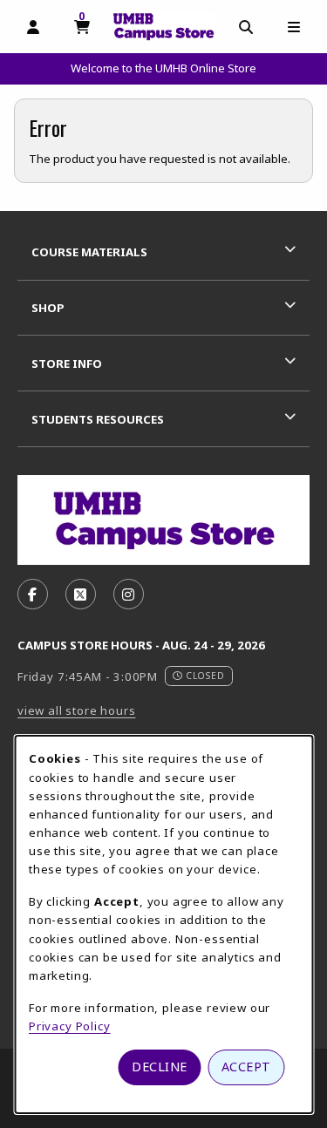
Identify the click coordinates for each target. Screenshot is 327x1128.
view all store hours (76, 710)
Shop (48, 308)
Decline (159, 1066)
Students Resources (97, 419)
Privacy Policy (70, 1026)
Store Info (66, 363)
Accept (246, 1066)
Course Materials (89, 252)
